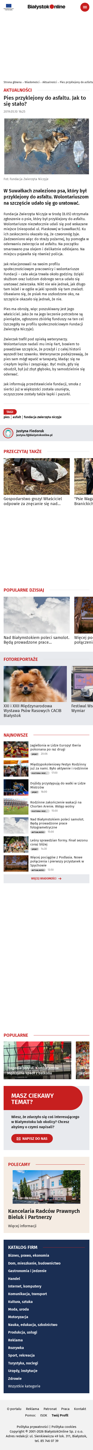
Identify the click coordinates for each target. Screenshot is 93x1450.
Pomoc (30, 1415)
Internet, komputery (24, 1286)
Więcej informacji (22, 1226)
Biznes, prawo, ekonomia (28, 1255)
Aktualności (49, 82)
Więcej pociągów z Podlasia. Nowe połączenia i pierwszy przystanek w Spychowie (57, 861)
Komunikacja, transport (27, 1294)
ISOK (43, 1415)
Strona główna (13, 82)
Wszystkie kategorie (24, 1386)
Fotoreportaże (21, 659)
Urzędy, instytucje (22, 1371)
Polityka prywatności (32, 1427)
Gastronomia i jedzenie (27, 1271)
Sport (35, 754)
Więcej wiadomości (43, 878)
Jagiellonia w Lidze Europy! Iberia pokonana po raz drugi (55, 747)
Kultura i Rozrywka (41, 773)
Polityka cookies (63, 1427)
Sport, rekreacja (21, 1355)
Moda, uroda (18, 1309)
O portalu (14, 1409)
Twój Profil (60, 1415)
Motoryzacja (18, 1317)
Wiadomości (32, 82)
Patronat (50, 1409)
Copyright (17, 1431)
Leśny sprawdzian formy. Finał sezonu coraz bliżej (59, 842)
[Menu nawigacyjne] (84, 7)
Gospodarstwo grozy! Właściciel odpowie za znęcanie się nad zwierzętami (33, 501)
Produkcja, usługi (22, 1332)
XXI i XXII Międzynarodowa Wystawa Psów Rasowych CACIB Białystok (32, 711)
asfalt (17, 417)
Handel (14, 1279)
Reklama (15, 1340)
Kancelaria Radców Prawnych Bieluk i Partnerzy (44, 1214)
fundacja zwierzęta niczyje (43, 417)
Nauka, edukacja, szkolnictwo (32, 1325)
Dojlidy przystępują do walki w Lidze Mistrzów (58, 785)
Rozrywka (16, 1348)
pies (7, 417)
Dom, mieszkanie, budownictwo (34, 1263)
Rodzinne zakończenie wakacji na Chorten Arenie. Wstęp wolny (55, 804)
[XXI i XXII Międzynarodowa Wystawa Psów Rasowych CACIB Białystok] (35, 684)
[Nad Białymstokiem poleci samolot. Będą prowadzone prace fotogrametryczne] (37, 615)
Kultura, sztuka (20, 1302)
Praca (65, 1409)
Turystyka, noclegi (23, 1363)
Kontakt (80, 1409)
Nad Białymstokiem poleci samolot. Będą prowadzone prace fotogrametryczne (36, 640)
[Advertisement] (46, 546)
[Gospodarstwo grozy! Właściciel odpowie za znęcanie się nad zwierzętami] (37, 476)
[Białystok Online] (46, 6)
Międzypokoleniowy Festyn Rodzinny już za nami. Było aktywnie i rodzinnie (59, 766)
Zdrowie (15, 1378)
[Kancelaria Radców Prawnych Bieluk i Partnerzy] (46, 1187)
